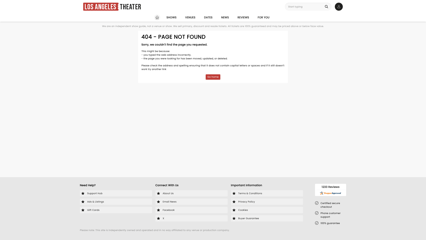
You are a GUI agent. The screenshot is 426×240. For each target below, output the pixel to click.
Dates (208, 17)
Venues (190, 17)
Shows (171, 17)
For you (264, 17)
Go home (213, 76)
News (225, 17)
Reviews (243, 17)
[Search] (327, 6)
